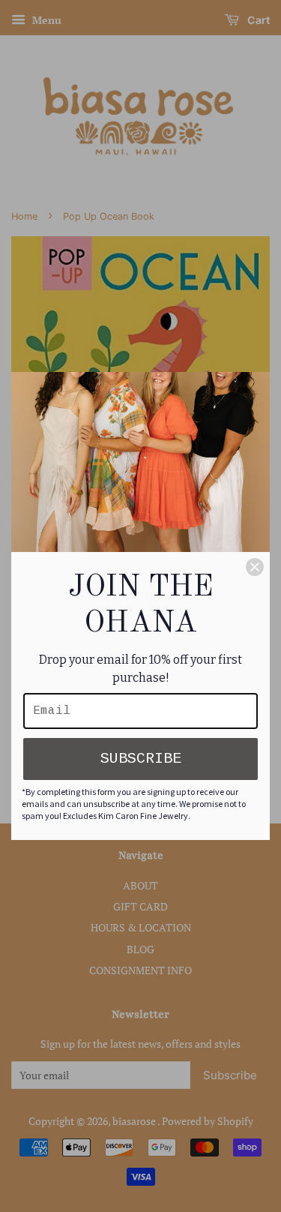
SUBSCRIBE (140, 758)
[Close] (255, 567)
